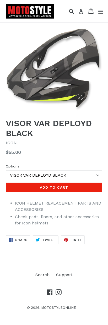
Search (42, 274)
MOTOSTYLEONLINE (58, 308)
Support (64, 274)
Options (12, 166)
